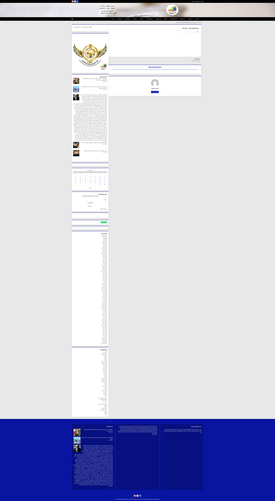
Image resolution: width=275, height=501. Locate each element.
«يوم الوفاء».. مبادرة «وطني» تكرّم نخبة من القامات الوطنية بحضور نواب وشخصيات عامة (95, 79)
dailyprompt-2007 (147, 427)
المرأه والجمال (149, 19)
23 (104, 182)
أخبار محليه (105, 365)
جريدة (122, 429)
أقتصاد (165, 19)
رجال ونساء (119, 19)
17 (99, 180)
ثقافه (106, 384)
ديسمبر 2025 (104, 247)
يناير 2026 (105, 246)
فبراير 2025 (105, 262)
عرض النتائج (90, 206)
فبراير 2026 (105, 244)
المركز (132, 429)
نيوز (153, 433)
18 (95, 180)
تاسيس (125, 429)
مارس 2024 (104, 279)
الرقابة (143, 429)
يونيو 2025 (105, 256)
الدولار (146, 429)
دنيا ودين (135, 19)
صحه (113, 19)
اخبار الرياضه (158, 19)
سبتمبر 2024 (104, 270)
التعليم (105, 377)
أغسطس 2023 (104, 289)
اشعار (106, 375)
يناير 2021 (105, 336)
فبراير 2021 (105, 334)
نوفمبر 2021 (104, 321)
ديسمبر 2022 (104, 301)
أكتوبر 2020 (104, 340)
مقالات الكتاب (104, 408)
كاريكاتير (105, 407)
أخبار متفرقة (104, 363)
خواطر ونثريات (104, 390)
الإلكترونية (140, 427)
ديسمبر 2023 (104, 283)
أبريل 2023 (105, 295)
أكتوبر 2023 (104, 286)
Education (105, 353)
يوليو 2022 (105, 309)
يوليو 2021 (105, 327)
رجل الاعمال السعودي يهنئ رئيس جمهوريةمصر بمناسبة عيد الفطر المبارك (144, 431)
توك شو (141, 19)
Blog (106, 351)
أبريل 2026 (105, 241)
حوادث (105, 387)
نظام (156, 433)
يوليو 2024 (105, 273)
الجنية (120, 427)
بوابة (128, 429)
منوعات (105, 411)
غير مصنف (105, 401)
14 (80, 178)
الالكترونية (131, 427)
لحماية (123, 431)
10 (99, 178)
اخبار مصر (197, 19)
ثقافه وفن (127, 19)
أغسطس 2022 (104, 307)
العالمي (139, 429)
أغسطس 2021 (104, 325)
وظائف (105, 413)
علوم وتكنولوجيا (103, 399)
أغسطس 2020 (104, 343)
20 (85, 180)
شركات (129, 431)
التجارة (124, 427)
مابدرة (120, 431)
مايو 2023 (105, 294)
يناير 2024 (105, 282)
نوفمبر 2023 (104, 285)
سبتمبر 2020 (104, 342)
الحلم (156, 429)
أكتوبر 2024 (104, 268)
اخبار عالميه (182, 19)
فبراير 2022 (105, 316)
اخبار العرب (190, 19)
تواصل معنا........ (104, 222)
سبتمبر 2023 (104, 288)
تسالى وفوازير (104, 381)
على (126, 431)
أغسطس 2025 (104, 253)
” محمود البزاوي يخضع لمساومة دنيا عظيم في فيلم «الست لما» (94, 143)
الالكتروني (136, 427)
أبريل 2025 (105, 259)
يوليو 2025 (105, 255)
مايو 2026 (105, 240)
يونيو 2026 (105, 238)
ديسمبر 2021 (104, 319)
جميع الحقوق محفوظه (155, 499)
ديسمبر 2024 (104, 265)
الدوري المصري (151, 429)
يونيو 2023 (105, 292)
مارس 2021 (104, 333)
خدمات (105, 389)
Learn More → (155, 92)
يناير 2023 (105, 300)
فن (106, 402)
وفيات (106, 414)
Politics (105, 359)
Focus (106, 357)
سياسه (105, 395)
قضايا (106, 405)
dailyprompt (154, 427)
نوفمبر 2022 (104, 303)
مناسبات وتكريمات (103, 410)
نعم (105, 199)
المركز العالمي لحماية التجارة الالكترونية (127, 499)
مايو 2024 (105, 276)
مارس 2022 (104, 315)
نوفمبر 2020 (104, 339)
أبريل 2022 (105, 313)
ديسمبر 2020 (104, 337)
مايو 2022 (105, 312)
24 (99, 182)
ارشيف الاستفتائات (103, 209)
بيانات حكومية (104, 380)
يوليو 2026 (105, 237)
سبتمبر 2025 (104, 252)
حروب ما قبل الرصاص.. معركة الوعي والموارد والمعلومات (95, 151)
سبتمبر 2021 (104, 324)
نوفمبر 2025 (104, 249)
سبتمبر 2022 (104, 306)
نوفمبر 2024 (104, 267)
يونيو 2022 (105, 310)
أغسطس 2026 (104, 235)
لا (105, 200)
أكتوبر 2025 (104, 250)
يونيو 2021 (105, 328)
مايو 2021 (105, 330)
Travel (105, 360)
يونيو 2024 (105, 274)
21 (80, 180)
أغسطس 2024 (104, 271)
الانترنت (127, 427)
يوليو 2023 (105, 291)
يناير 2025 (105, 264)
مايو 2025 (105, 258)
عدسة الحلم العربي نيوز (102, 398)
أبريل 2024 (105, 277)
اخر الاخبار (105, 374)
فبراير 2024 (105, 280)
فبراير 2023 (105, 298)
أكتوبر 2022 (104, 304)
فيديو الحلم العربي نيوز (102, 404)
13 (85, 178)
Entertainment (104, 354)
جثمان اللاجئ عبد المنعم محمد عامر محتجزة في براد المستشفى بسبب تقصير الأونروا (94, 87)
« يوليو (90, 188)
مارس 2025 (104, 261)
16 (104, 180)
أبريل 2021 (105, 331)
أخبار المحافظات (173, 19)
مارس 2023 (104, 297)
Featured (105, 356)
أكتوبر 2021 (104, 322)
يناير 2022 (105, 318)
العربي (135, 429)
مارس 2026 (104, 243)
